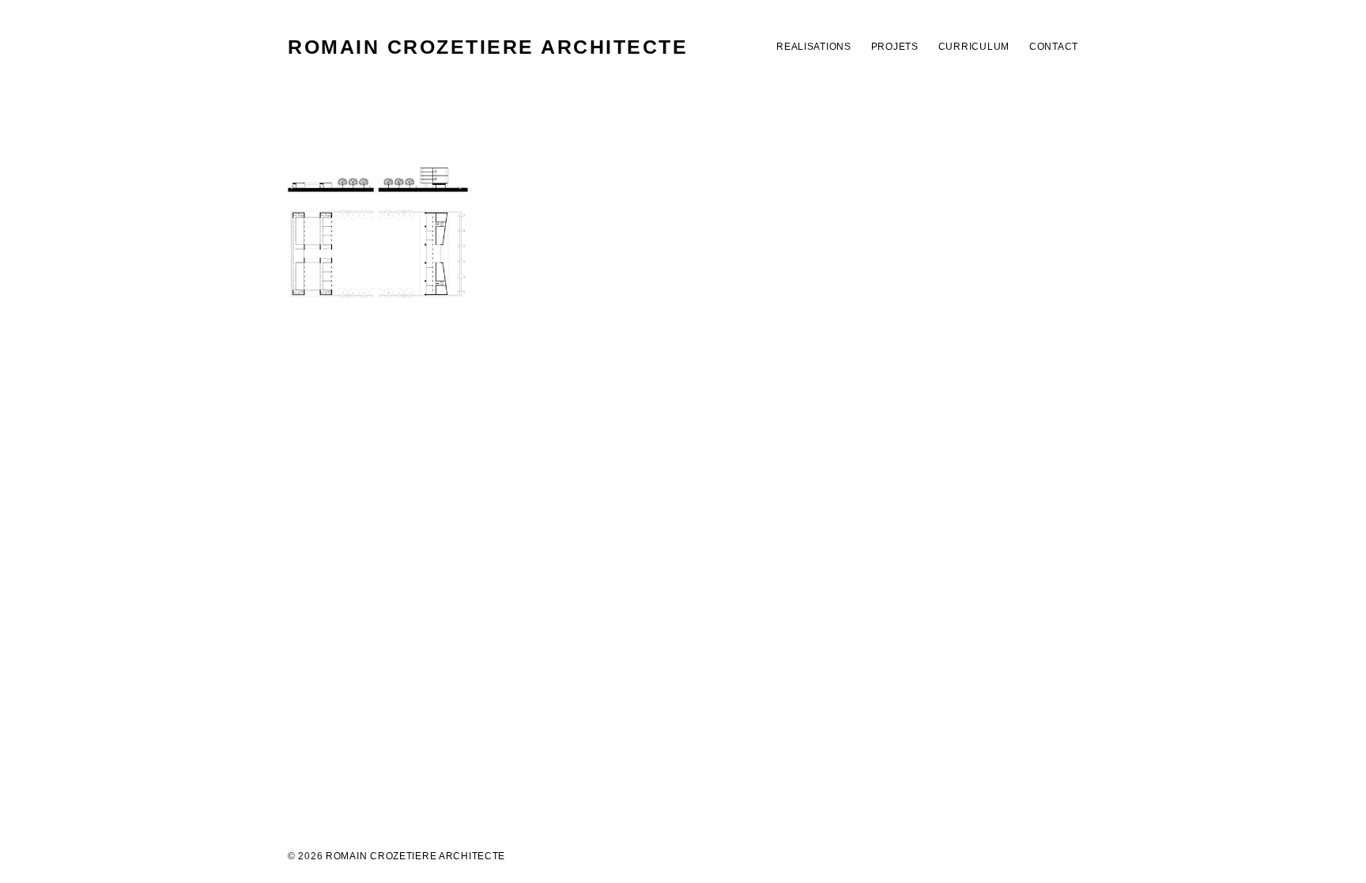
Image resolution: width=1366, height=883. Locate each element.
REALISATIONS (813, 46)
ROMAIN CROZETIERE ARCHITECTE (488, 47)
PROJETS (895, 46)
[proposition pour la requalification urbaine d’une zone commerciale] (378, 232)
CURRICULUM (973, 46)
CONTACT (1053, 46)
